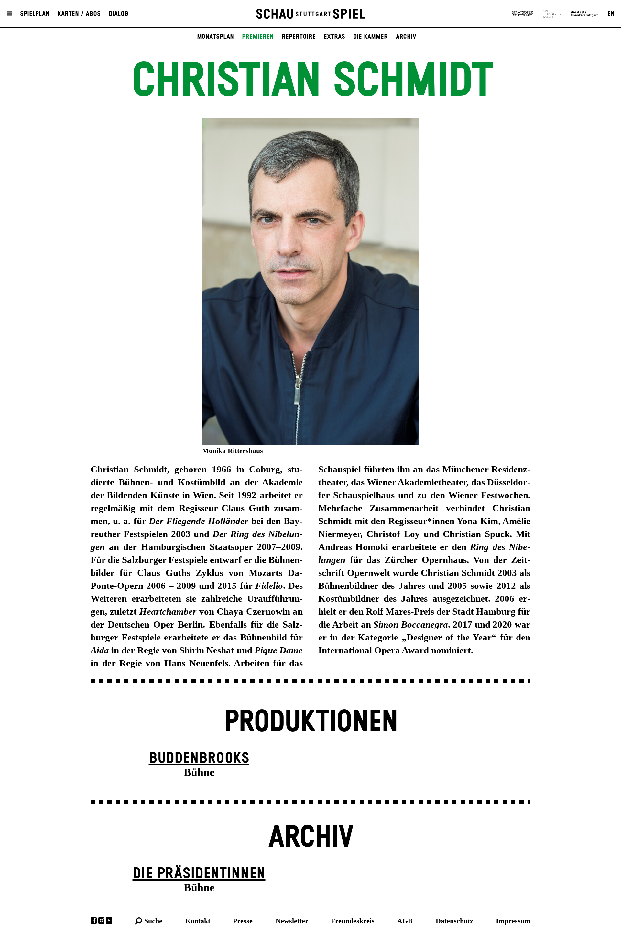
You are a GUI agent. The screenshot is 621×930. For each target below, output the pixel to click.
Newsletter (292, 921)
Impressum (513, 921)
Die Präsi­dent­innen (199, 874)
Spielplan (34, 13)
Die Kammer (370, 36)
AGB (405, 921)
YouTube (109, 920)
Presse (243, 921)
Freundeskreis (353, 921)
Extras (334, 36)
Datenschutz (454, 921)
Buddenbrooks (199, 758)
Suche (153, 921)
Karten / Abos (79, 13)
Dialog (118, 13)
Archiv (406, 36)
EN (611, 13)
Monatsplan (215, 36)
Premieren (258, 36)
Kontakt (197, 921)
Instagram (101, 920)
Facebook (94, 920)
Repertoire (299, 36)
